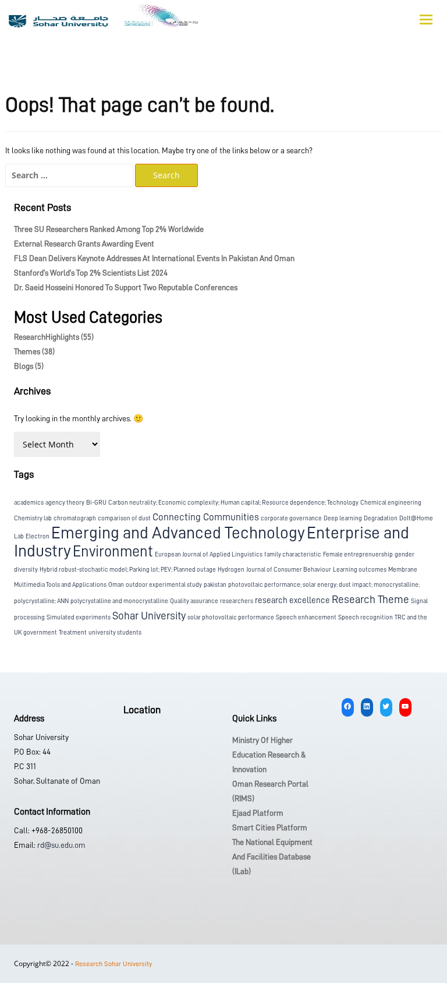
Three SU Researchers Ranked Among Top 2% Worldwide (109, 229)
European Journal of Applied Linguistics (208, 554)
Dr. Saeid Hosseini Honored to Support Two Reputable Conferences (125, 287)
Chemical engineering (390, 502)
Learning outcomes (359, 569)
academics (29, 502)
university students (114, 632)
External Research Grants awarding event (84, 243)
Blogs (29, 366)
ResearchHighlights (54, 337)
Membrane (402, 569)
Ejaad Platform (257, 813)
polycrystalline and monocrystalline (119, 601)
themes (34, 351)
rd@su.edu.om (61, 845)
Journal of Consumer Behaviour (288, 569)
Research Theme (370, 599)
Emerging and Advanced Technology (178, 532)
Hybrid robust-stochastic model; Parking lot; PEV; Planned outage (128, 569)
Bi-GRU (96, 502)
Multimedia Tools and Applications (60, 585)
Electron (37, 536)
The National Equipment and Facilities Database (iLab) (272, 856)
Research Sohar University (113, 963)
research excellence (292, 600)
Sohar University (149, 615)
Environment (113, 551)
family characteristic (292, 554)
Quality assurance (194, 601)
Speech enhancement (306, 617)
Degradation (381, 518)
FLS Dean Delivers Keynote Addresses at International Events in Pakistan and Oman (154, 258)
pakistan (215, 585)
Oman (116, 585)
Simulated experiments (79, 617)
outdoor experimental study (164, 585)
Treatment (73, 632)
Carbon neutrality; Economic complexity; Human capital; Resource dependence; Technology (233, 502)
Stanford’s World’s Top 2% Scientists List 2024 (91, 273)
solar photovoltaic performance (230, 617)
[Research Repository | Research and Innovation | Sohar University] (103, 18)
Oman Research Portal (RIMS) (270, 791)
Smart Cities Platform (269, 827)
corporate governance (291, 518)
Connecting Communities (205, 517)
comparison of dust (124, 518)
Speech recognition (365, 617)
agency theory (64, 502)
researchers (236, 601)
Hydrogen (231, 569)
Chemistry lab (33, 518)
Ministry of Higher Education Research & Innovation (269, 754)
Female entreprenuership (358, 554)
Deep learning (343, 518)
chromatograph (75, 518)
